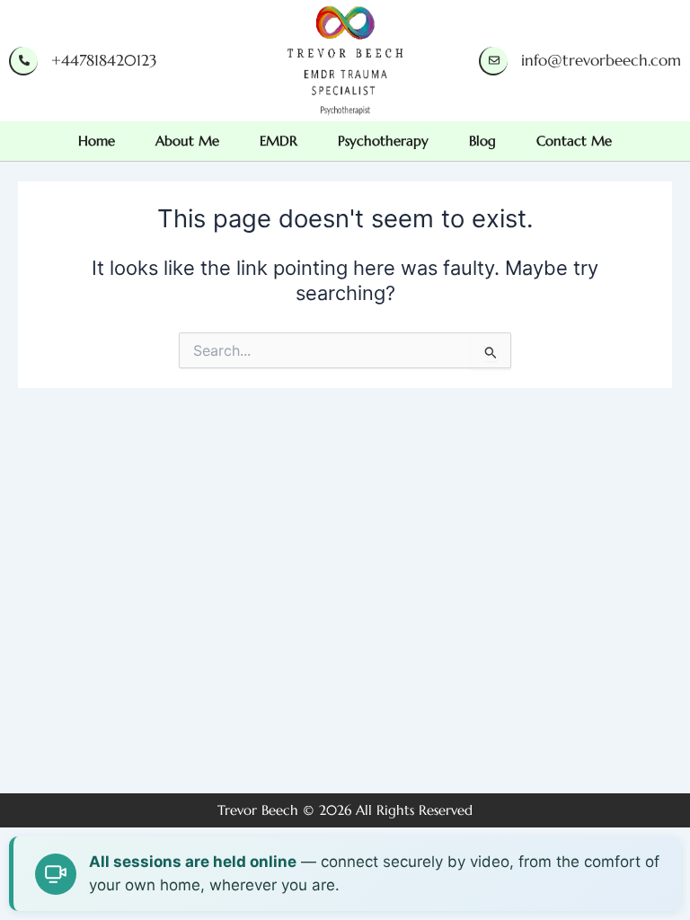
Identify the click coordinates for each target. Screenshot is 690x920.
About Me (187, 141)
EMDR (278, 141)
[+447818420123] (23, 61)
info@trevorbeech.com (601, 60)
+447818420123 (104, 60)
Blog (482, 141)
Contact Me (574, 141)
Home (96, 141)
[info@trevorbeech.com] (493, 61)
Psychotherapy (383, 141)
